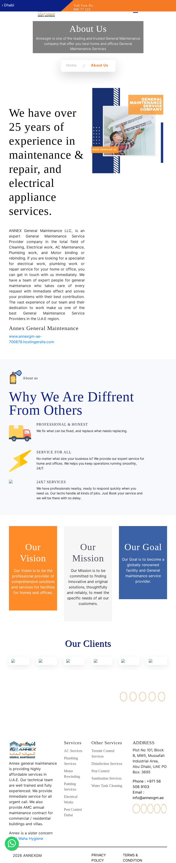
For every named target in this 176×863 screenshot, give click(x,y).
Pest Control (100, 771)
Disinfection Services (106, 764)
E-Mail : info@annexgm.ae (33, 716)
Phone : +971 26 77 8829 (33, 694)
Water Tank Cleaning (106, 786)
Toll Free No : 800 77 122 (84, 7)
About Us (99, 65)
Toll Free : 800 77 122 (33, 711)
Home (71, 65)
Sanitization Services (106, 778)
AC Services (73, 751)
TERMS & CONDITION (132, 858)
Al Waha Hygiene (28, 838)
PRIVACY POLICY (98, 858)
